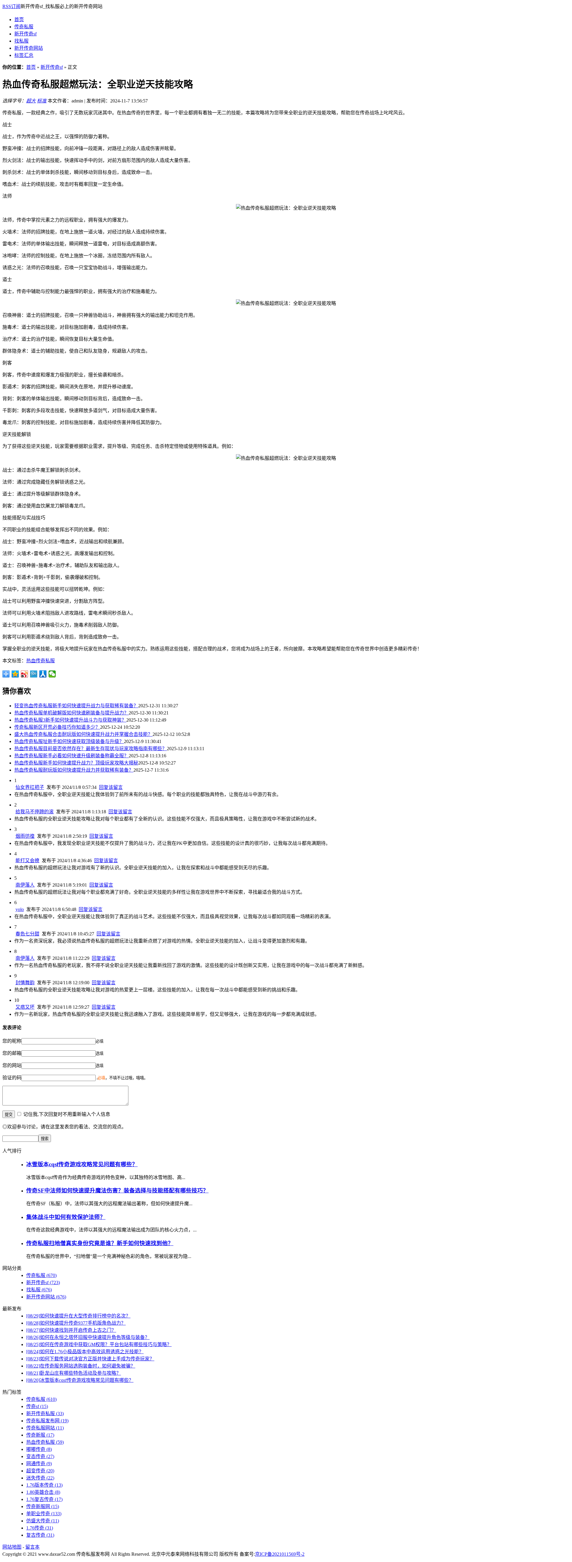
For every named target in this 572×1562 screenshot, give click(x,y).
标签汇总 (23, 55)
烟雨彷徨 (25, 836)
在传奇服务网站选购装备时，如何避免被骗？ (80, 1365)
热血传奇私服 (40, 660)
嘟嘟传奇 (39, 1449)
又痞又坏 (25, 1007)
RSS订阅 (11, 6)
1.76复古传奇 (44, 1499)
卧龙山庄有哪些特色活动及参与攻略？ (73, 1373)
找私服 (21, 40)
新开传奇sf (25, 33)
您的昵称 (11, 1041)
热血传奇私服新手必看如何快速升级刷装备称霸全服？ (71, 755)
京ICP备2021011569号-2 (279, 1554)
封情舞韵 (25, 982)
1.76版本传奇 (44, 1485)
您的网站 (11, 1065)
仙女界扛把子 (29, 787)
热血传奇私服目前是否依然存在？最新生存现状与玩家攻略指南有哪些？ (90, 748)
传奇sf (37, 1406)
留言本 (32, 1546)
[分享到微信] (52, 674)
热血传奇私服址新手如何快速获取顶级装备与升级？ (69, 741)
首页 (19, 19)
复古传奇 (40, 1535)
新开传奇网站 (28, 48)
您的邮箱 (11, 1053)
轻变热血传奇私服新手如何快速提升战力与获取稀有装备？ (76, 705)
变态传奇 (40, 1456)
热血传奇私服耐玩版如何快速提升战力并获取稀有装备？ (73, 770)
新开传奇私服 (45, 1413)
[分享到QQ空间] (15, 674)
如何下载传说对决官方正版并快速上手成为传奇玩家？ (90, 1358)
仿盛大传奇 (42, 1520)
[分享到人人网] (43, 674)
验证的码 (11, 1077)
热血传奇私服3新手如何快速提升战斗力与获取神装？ (70, 719)
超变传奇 (40, 1470)
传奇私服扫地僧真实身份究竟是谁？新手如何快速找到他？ (99, 1243)
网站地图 (11, 1546)
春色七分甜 (27, 933)
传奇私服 (23, 26)
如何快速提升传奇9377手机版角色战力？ (76, 1323)
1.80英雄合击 (43, 1492)
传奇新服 (40, 1435)
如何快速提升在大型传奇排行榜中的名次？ (78, 1315)
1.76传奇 (39, 1527)
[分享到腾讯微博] (34, 674)
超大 (31, 100)
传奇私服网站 (45, 1427)
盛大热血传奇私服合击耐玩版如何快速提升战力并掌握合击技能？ (83, 734)
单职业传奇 (43, 1513)
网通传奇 (39, 1463)
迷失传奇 (40, 1477)
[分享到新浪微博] (24, 674)
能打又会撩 (27, 860)
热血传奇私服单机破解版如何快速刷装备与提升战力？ (71, 712)
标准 (41, 100)
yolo (19, 909)
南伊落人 (25, 884)
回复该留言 (111, 787)
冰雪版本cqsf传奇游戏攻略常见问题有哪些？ (82, 1164)
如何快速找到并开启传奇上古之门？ (71, 1330)
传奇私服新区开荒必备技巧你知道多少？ (57, 727)
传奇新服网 (42, 1506)
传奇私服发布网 (47, 1420)
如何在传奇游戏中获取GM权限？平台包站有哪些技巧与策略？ (99, 1344)
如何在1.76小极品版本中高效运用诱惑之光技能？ (85, 1351)
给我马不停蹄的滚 (34, 811)
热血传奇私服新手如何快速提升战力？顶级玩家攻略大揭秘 (76, 762)
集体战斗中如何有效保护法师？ (65, 1217)
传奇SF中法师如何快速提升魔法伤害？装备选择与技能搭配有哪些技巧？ (117, 1190)
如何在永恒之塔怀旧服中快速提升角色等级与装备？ (88, 1337)
